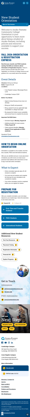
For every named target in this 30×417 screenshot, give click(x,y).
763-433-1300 (8, 292)
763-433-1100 (10, 368)
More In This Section (9, 24)
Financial (7, 254)
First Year (9, 240)
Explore (8, 259)
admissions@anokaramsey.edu (13, 289)
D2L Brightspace (6, 394)
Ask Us (3, 382)
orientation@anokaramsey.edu (10, 136)
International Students (14, 225)
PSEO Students (11, 218)
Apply (5, 328)
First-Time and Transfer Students (14, 209)
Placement (8, 245)
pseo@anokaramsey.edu (11, 299)
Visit (11, 328)
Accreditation (5, 386)
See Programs (20, 324)
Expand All (7, 203)
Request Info (7, 324)
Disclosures (4, 391)
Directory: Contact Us (7, 379)
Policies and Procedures (8, 389)
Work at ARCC (5, 384)
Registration (10, 249)
